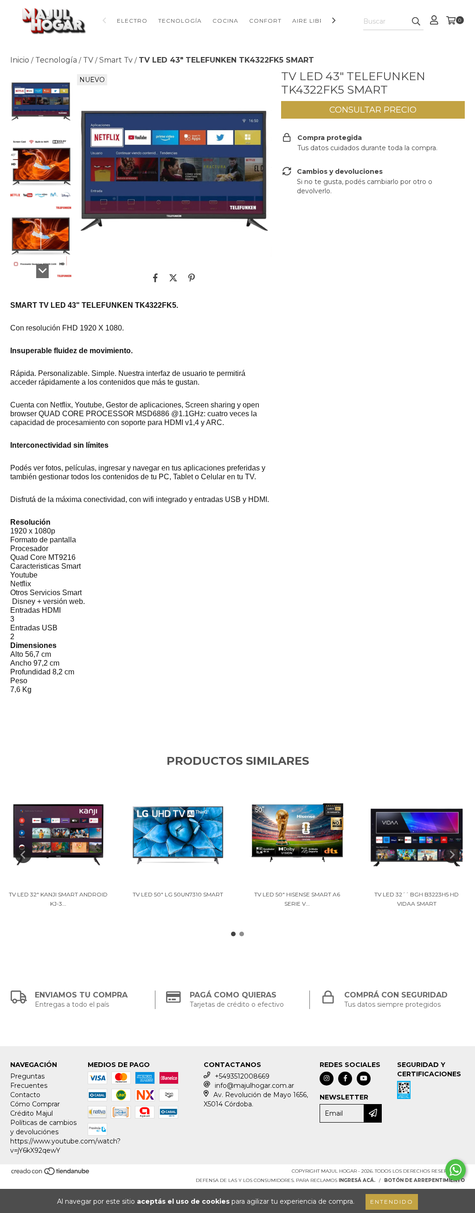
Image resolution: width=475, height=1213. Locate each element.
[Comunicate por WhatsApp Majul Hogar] (455, 1170)
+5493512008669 (242, 1076)
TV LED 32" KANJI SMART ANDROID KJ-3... (58, 899)
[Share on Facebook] (155, 277)
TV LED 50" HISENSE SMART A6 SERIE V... (297, 899)
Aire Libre (310, 20)
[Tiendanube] (50, 1174)
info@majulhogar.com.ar (254, 1085)
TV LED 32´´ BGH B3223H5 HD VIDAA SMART (416, 899)
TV (88, 60)
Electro (132, 20)
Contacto (25, 1095)
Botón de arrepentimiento (424, 1180)
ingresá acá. (357, 1180)
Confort (265, 20)
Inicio (19, 60)
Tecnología (180, 20)
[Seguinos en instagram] (327, 1079)
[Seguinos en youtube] (364, 1079)
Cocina (225, 20)
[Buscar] (416, 21)
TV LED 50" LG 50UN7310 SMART (178, 894)
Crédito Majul (31, 1113)
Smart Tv (116, 60)
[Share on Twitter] (173, 277)
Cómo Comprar (35, 1104)
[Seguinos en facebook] (345, 1079)
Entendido (391, 1201)
